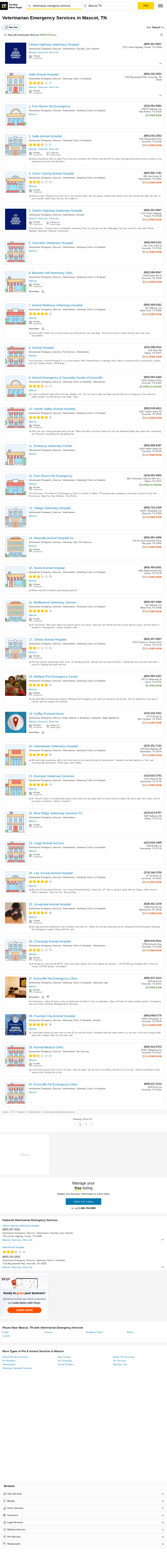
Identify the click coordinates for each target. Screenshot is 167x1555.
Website (33, 52)
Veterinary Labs (70, 542)
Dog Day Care (83, 48)
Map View (13, 27)
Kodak (5, 1332)
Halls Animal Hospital (43, 74)
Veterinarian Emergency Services (45, 48)
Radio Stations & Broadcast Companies (81, 718)
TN (13, 1112)
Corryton (48, 1332)
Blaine (130, 1332)
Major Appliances (111, 718)
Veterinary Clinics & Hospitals (76, 78)
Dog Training (64, 1357)
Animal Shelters (66, 1364)
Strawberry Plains (94, 1332)
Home (5, 1112)
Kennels (95, 48)
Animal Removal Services (15, 1357)
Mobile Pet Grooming (123, 1357)
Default (156, 27)
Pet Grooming (65, 1360)
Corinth (6, 1336)
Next (91, 1124)
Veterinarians (68, 48)
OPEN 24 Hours (47, 35)
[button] (160, 5)
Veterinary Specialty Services (17, 1368)
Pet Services (68, 352)
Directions (43, 52)
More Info (54, 52)
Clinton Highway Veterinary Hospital (54, 44)
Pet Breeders (9, 1360)
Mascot (21, 1112)
